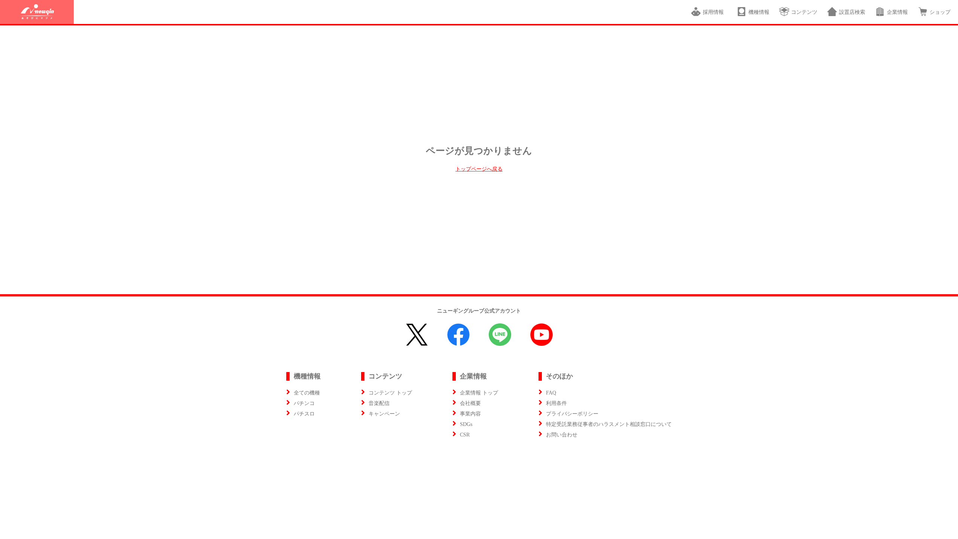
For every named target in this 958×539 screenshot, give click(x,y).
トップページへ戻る (479, 169)
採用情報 (715, 12)
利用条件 (556, 403)
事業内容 (470, 414)
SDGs (466, 424)
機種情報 (758, 12)
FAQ (551, 393)
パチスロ (304, 414)
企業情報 (897, 12)
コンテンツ (804, 12)
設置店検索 (852, 12)
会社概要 (470, 403)
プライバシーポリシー (572, 414)
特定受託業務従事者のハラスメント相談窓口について (609, 424)
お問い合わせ (561, 435)
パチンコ (304, 403)
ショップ (940, 12)
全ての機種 (307, 393)
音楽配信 (379, 403)
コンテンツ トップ (390, 393)
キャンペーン (384, 414)
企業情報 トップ (479, 393)
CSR (465, 435)
